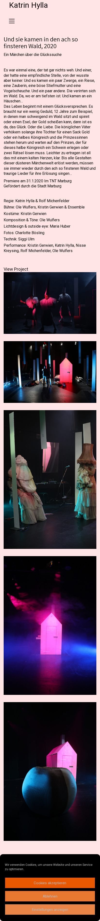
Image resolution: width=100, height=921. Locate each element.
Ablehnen (50, 896)
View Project (16, 269)
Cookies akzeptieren (50, 883)
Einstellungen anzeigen (50, 909)
